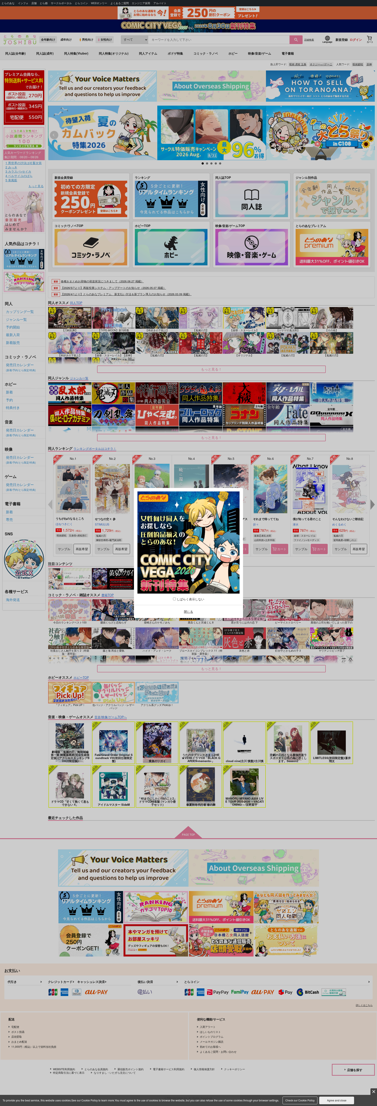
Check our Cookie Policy (300, 1100)
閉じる (188, 611)
